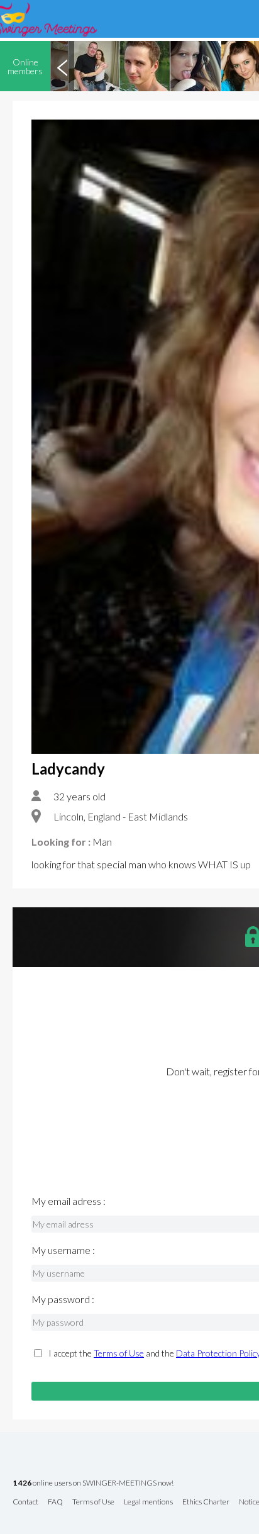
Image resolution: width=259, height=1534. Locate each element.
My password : (62, 1299)
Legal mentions (148, 1502)
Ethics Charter (205, 1502)
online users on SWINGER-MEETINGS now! (93, 1483)
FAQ (55, 1502)
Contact (25, 1502)
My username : (63, 1250)
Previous (62, 66)
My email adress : (68, 1201)
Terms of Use (119, 1353)
